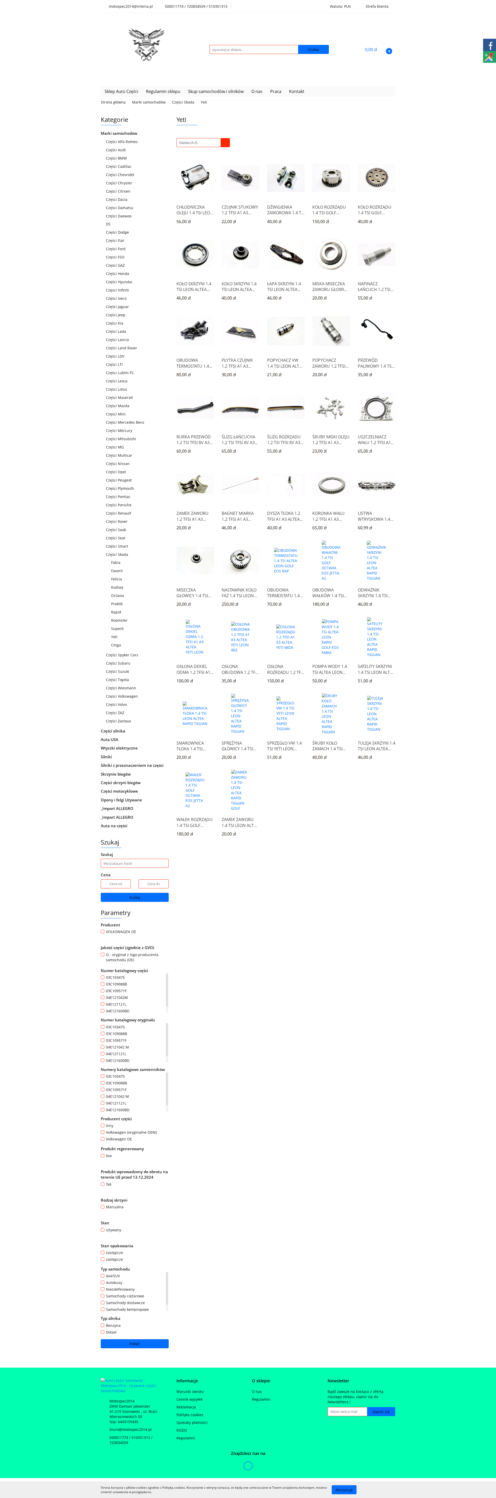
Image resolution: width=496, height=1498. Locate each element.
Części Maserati (120, 397)
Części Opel (116, 471)
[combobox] (203, 142)
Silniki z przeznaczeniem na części (132, 765)
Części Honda (118, 273)
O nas (256, 91)
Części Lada (116, 331)
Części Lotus (117, 389)
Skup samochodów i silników (216, 91)
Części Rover (117, 521)
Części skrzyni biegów (121, 782)
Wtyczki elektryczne (120, 748)
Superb (118, 628)
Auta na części (114, 825)
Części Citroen (118, 191)
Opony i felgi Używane (122, 799)
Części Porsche (119, 504)
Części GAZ (115, 265)
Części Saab (116, 529)
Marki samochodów (119, 133)
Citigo (116, 645)
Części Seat (116, 537)
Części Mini (116, 414)
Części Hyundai (119, 281)
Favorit (117, 570)
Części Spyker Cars (122, 654)
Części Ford (116, 248)
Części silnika (113, 731)
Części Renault (119, 513)
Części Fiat (115, 240)
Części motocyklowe (120, 791)
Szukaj (134, 897)
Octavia (118, 595)
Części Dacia (117, 199)
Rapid (116, 612)
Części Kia (115, 323)
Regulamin (185, 1438)
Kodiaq (117, 587)
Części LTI (115, 364)
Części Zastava (119, 721)
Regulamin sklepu (163, 91)
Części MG (115, 447)
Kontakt (296, 91)
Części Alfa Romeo (122, 141)
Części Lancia (118, 339)
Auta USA (110, 739)
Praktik (117, 603)
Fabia (116, 562)
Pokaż (135, 1343)
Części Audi (116, 149)
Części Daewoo (119, 216)
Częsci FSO (116, 257)
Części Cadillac (119, 166)
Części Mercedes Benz (125, 422)
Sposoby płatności (192, 1422)
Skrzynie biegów (116, 774)
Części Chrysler (119, 182)
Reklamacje (186, 1407)
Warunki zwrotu (190, 1391)
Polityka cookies (189, 1414)
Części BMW (117, 158)
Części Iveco (117, 298)
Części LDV (115, 356)
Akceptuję (344, 1489)
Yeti (114, 636)
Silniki (107, 756)
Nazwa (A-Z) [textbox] (188, 142)
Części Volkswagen (122, 696)
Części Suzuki (118, 671)
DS (109, 224)
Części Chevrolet (120, 174)
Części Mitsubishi (121, 438)
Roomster (119, 620)
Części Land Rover (122, 347)
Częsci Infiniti (118, 290)
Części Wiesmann (121, 687)
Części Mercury (119, 430)
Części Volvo (117, 704)
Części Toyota (118, 679)
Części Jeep (116, 314)
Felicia (117, 579)
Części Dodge (118, 232)
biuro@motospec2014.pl (131, 1429)
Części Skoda (117, 554)
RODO (181, 1430)
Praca (275, 91)
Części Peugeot (119, 480)
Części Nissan (118, 463)
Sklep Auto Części (121, 91)
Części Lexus (117, 381)
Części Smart (117, 546)
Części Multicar (119, 455)
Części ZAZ (115, 712)
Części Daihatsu (120, 207)
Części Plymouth (120, 488)
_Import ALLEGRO (117, 808)
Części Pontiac (118, 496)
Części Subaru (118, 663)
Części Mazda (118, 405)
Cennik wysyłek (189, 1399)
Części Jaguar (118, 306)
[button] (187, 1381)
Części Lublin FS (120, 372)
